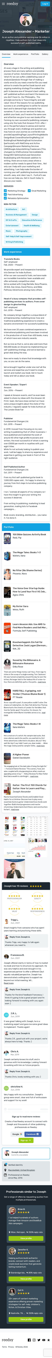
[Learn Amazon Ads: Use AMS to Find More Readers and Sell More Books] (7, 628)
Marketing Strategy (16, 191)
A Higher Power (21, 754)
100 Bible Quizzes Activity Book (29, 534)
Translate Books (12, 259)
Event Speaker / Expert (15, 384)
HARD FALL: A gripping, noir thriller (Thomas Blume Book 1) (29, 692)
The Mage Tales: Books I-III (27, 724)
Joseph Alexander (20, 1152)
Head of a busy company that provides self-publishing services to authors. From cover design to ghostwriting (25, 302)
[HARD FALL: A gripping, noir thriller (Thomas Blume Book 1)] (7, 694)
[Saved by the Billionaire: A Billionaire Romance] (7, 664)
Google (15, 1134)
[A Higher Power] (7, 758)
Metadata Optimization (18, 198)
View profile (26, 1238)
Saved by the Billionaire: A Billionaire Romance (26, 662)
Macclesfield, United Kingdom (21, 1170)
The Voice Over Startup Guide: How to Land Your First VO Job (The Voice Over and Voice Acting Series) (30, 590)
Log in (45, 4)
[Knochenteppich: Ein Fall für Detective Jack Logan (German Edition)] (7, 646)
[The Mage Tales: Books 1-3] (7, 556)
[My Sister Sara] (7, 610)
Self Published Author (14, 467)
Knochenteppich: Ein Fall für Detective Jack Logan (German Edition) (29, 644)
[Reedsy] (12, 4)
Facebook (31, 1134)
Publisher (8, 418)
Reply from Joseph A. (20, 937)
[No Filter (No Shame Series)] (7, 574)
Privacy (11, 1347)
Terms (4, 1347)
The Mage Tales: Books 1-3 (27, 552)
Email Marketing (39, 191)
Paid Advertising (15, 194)
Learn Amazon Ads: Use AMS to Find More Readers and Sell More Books (30, 626)
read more (42, 682)
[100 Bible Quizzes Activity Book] (7, 538)
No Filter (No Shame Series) (27, 570)
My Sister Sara (20, 606)
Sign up (24, 1140)
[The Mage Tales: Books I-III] (7, 727)
